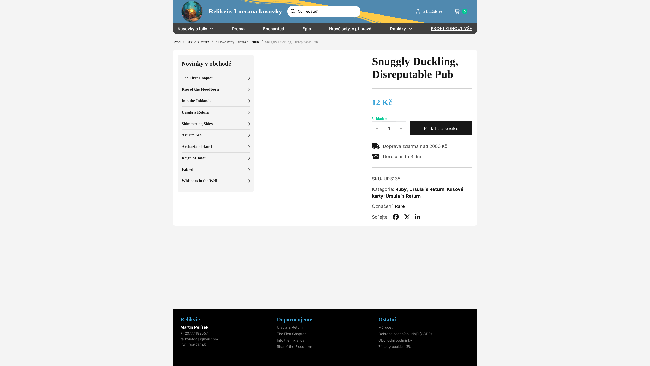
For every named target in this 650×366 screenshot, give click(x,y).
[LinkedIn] (418, 217)
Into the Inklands (290, 340)
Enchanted (273, 28)
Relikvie (190, 319)
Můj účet (385, 327)
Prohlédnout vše (451, 28)
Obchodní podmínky (395, 340)
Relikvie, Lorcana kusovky (245, 11)
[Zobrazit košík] (457, 11)
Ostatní (387, 319)
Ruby (401, 189)
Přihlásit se (432, 11)
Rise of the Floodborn (294, 346)
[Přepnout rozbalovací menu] (212, 29)
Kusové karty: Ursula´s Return (237, 42)
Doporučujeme (294, 319)
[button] (216, 78)
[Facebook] (396, 217)
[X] (407, 217)
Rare (400, 206)
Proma (238, 28)
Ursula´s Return (198, 42)
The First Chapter (291, 334)
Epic (306, 28)
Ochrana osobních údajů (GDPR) (405, 334)
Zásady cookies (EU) (395, 346)
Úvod (177, 42)
